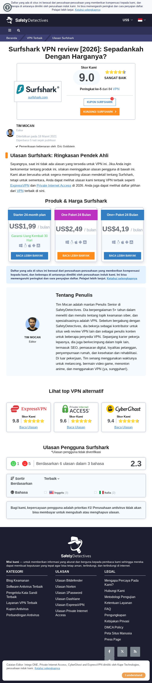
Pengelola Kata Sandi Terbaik (21, 595)
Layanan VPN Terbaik (21, 603)
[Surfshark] (37, 89)
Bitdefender (69, 580)
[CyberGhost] (123, 410)
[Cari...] (18, 31)
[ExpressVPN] (28, 410)
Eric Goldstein (66, 146)
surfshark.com (38, 97)
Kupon (100, 101)
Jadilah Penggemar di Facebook (109, 652)
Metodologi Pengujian (119, 597)
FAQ (107, 609)
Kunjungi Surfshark (98, 111)
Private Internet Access (54, 185)
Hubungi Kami (114, 590)
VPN (116, 89)
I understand (133, 675)
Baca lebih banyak (29, 255)
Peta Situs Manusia (118, 633)
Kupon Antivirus (17, 609)
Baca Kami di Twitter (122, 652)
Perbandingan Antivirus (22, 615)
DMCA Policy (113, 627)
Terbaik (50, 479)
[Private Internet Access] (76, 410)
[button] (7, 7)
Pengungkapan (115, 615)
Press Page (112, 639)
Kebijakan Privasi (116, 621)
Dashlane (67, 599)
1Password (68, 592)
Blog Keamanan (17, 580)
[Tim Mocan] (32, 326)
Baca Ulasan (28, 427)
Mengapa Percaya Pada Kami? (121, 582)
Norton (65, 586)
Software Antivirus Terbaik (24, 586)
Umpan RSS (135, 652)
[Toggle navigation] (10, 31)
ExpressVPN (19, 185)
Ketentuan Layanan (118, 603)
